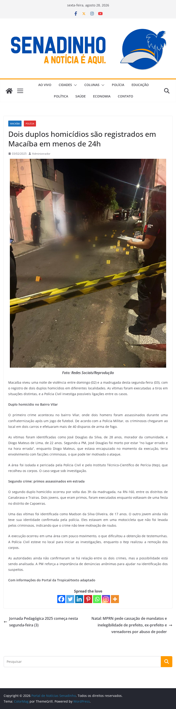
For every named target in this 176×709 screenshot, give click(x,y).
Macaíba (15, 123)
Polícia (118, 85)
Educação (140, 85)
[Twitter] (70, 599)
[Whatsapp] (97, 599)
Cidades (65, 85)
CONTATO (125, 96)
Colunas (91, 85)
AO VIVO (44, 85)
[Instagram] (106, 599)
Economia (101, 96)
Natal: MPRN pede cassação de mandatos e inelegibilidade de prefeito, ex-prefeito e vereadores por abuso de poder (129, 625)
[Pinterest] (88, 599)
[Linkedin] (79, 599)
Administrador (41, 154)
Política (61, 96)
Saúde (80, 96)
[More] (115, 599)
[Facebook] (61, 599)
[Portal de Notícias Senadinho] (9, 90)
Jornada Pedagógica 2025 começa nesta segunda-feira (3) (43, 622)
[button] (74, 85)
